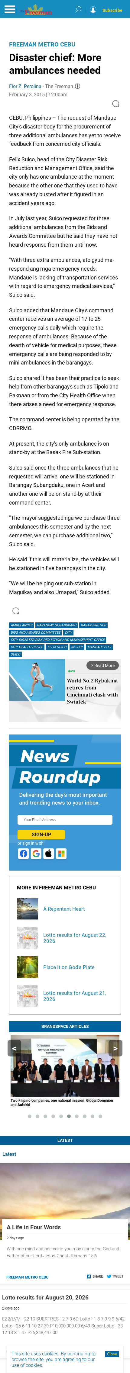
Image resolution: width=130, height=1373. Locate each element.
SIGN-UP (41, 834)
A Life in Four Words (34, 1227)
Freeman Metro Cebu (42, 44)
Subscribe (112, 10)
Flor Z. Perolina (25, 86)
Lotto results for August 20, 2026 (45, 1297)
